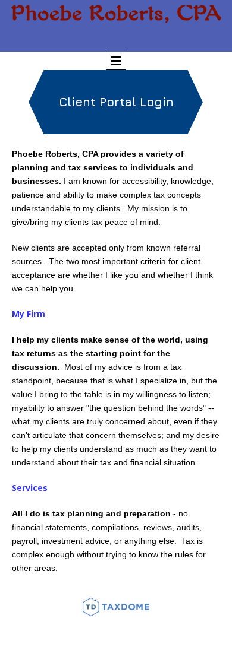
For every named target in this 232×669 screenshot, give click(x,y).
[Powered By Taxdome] (116, 607)
